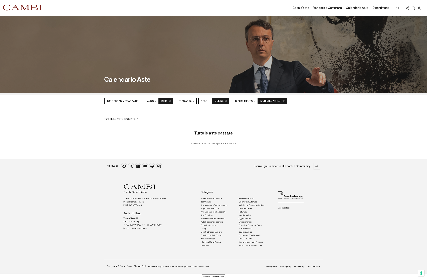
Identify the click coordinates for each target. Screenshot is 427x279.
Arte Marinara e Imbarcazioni (213, 212)
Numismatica (245, 215)
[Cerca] (413, 8)
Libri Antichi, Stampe (248, 202)
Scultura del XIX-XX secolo (250, 235)
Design (204, 229)
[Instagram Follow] (159, 166)
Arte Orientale (206, 215)
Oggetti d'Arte (245, 219)
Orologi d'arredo (245, 222)
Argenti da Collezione (210, 209)
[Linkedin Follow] (138, 166)
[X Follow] (131, 166)
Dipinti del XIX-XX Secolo (211, 235)
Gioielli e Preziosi (246, 199)
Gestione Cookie (313, 267)
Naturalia (243, 212)
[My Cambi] (420, 8)
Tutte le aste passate (120, 119)
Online (219, 101)
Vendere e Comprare (327, 8)
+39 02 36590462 (133, 225)
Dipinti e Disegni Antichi (211, 232)
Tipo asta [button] (185, 101)
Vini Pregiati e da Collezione (250, 245)
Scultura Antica (245, 232)
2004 (164, 101)
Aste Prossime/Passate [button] (122, 101)
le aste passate (213, 133)
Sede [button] (204, 101)
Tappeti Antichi (245, 239)
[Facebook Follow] (124, 166)
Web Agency (271, 267)
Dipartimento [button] (244, 101)
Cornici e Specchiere (209, 225)
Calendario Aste (357, 8)
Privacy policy (285, 267)
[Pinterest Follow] (152, 166)
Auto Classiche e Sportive (212, 222)
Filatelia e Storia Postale (211, 242)
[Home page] (22, 8)
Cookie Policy (298, 267)
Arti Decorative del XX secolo (213, 219)
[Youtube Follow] (145, 166)
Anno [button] (150, 101)
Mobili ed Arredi (271, 101)
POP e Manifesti (245, 229)
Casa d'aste (301, 8)
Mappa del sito (284, 208)
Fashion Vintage (208, 239)
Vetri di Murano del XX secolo (251, 242)
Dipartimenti (380, 8)
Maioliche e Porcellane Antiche (252, 205)
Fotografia (205, 245)
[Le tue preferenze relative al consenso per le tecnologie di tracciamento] (421, 273)
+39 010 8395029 (133, 199)
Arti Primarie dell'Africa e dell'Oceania (211, 200)
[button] (397, 8)
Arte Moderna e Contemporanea (214, 205)
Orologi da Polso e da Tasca (250, 225)
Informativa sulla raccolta (213, 276)
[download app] (291, 195)
